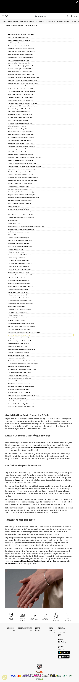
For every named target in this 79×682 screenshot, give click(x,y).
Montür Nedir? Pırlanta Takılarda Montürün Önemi (20, 143)
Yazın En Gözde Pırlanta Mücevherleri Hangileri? (20, 246)
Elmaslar (59, 21)
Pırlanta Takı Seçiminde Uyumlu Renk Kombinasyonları (21, 74)
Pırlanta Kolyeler (23, 21)
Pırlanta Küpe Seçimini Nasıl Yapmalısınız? (18, 289)
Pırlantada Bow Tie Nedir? (14, 223)
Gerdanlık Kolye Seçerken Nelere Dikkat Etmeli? (19, 372)
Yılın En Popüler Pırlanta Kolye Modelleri (18, 292)
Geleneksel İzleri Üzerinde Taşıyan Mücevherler (19, 129)
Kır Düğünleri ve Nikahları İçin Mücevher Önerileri (20, 123)
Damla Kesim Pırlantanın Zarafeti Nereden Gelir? (20, 189)
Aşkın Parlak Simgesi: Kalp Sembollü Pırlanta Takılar (21, 134)
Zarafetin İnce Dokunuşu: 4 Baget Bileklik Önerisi (20, 114)
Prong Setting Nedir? (13, 220)
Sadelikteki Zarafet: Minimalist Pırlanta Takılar (19, 318)
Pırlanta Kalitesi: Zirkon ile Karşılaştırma (18, 152)
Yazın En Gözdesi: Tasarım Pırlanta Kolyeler (18, 37)
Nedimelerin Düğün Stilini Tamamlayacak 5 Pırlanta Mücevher (23, 177)
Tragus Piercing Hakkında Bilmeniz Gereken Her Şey (21, 192)
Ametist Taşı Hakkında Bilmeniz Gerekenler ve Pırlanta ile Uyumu (24, 197)
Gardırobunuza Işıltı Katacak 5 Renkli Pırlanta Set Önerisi (22, 149)
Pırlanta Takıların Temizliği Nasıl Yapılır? (18, 401)
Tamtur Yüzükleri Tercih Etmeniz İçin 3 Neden (19, 366)
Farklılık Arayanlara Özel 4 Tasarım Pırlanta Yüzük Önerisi (22, 369)
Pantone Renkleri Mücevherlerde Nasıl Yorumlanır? (20, 212)
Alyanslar (31, 21)
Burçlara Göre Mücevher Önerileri (16, 306)
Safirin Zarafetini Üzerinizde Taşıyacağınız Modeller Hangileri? (23, 395)
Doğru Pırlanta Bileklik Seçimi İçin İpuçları (18, 280)
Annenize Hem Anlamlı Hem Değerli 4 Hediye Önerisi (20, 131)
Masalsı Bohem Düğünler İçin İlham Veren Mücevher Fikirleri (23, 83)
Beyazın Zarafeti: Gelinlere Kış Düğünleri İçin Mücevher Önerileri (24, 332)
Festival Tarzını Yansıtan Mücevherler (17, 398)
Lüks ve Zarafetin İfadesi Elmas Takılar (17, 278)
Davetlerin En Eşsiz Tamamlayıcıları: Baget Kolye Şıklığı (21, 51)
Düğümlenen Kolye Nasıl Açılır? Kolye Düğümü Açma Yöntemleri (24, 77)
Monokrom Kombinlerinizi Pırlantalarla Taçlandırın (20, 174)
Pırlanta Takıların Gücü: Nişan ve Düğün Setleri (19, 309)
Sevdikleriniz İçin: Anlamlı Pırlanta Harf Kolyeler (19, 43)
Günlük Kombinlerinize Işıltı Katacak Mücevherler (20, 300)
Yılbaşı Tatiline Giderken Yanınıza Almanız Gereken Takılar (22, 80)
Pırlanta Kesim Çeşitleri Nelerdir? (16, 252)
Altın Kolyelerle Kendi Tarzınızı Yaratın (17, 312)
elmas (17, 480)
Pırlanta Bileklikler (50, 21)
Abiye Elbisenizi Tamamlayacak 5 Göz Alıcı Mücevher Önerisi (23, 172)
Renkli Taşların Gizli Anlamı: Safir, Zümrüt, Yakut (20, 240)
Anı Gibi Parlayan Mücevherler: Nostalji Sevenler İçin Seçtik (22, 180)
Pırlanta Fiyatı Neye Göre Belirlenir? (16, 257)
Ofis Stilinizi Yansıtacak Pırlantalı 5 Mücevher (19, 355)
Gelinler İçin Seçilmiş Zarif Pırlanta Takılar (18, 272)
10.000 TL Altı (73, 21)
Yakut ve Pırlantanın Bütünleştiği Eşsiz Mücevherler (21, 66)
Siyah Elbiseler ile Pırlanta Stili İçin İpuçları (18, 209)
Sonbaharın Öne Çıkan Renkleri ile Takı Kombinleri (20, 303)
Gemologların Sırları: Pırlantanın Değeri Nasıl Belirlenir (21, 229)
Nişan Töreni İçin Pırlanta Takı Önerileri (17, 346)
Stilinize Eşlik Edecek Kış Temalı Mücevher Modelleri (21, 215)
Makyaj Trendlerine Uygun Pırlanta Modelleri (19, 40)
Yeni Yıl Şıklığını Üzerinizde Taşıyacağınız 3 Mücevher (21, 326)
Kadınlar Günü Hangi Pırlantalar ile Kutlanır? (19, 109)
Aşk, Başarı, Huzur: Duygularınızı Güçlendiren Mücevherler (22, 103)
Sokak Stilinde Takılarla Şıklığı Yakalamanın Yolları (20, 94)
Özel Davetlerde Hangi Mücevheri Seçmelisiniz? (20, 263)
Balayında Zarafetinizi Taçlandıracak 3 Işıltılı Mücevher (21, 349)
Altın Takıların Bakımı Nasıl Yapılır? (16, 381)
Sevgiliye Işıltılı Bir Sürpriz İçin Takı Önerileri (19, 338)
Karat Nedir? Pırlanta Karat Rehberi (16, 358)
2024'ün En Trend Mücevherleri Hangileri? (18, 352)
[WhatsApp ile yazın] (4, 677)
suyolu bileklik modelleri (38, 448)
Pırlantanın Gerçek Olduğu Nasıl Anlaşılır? (18, 237)
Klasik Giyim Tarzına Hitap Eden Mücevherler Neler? (21, 386)
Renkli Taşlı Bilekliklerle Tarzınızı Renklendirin (19, 378)
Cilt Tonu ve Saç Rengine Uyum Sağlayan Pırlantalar (21, 97)
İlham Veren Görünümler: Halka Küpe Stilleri (19, 384)
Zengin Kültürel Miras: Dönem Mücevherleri (19, 283)
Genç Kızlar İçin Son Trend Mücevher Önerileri (19, 329)
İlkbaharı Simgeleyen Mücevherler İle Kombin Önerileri (21, 361)
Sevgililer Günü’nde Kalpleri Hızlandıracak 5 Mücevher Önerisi (23, 106)
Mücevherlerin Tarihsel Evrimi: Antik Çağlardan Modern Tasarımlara (24, 157)
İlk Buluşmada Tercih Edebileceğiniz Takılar (19, 46)
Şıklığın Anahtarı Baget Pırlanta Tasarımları (18, 343)
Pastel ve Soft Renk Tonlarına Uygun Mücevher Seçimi (21, 404)
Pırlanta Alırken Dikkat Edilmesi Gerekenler (18, 243)
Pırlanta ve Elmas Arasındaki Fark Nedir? (18, 295)
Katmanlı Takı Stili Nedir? (14, 206)
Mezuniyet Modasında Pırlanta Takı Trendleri (19, 298)
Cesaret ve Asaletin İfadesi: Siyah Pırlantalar (19, 63)
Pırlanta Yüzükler (13, 21)
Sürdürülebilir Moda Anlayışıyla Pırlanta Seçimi (19, 203)
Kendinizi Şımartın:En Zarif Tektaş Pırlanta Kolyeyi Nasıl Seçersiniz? (24, 166)
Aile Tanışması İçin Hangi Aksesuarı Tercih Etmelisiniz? (21, 34)
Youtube (62, 647)
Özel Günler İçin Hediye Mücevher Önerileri (18, 260)
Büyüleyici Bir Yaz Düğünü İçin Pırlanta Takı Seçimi (20, 286)
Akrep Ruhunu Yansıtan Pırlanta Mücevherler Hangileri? (21, 194)
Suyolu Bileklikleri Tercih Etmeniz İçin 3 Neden (26, 25)
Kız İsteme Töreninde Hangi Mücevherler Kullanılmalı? (21, 86)
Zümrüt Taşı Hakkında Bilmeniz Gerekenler (18, 389)
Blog (12, 25)
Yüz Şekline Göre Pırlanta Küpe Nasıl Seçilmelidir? (20, 89)
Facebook (62, 639)
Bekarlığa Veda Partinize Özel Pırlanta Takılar (19, 111)
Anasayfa (7, 25)
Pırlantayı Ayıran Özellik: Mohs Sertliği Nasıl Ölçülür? (21, 217)
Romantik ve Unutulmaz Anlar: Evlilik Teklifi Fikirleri (20, 255)
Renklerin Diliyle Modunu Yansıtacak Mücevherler (20, 200)
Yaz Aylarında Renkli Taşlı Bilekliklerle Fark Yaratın (20, 154)
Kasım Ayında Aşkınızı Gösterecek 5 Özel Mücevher (20, 71)
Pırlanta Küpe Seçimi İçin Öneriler (16, 315)
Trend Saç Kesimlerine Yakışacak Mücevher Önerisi (20, 54)
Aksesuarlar (66, 21)
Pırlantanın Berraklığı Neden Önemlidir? (17, 375)
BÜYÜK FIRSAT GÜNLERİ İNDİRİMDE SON (39, 5)
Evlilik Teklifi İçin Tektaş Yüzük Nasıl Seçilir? (19, 232)
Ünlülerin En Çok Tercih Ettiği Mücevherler (18, 266)
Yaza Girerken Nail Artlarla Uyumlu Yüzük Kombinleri (21, 137)
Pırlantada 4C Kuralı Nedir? (14, 235)
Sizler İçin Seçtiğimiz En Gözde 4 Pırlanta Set (19, 392)
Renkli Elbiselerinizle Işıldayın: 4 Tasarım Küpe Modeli (21, 146)
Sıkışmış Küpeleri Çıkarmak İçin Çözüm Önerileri (20, 183)
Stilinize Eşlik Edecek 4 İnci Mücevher (17, 126)
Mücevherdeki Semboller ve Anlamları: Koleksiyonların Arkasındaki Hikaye (26, 226)
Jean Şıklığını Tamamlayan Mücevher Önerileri (19, 140)
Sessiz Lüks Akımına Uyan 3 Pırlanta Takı (18, 120)
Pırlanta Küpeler (39, 21)
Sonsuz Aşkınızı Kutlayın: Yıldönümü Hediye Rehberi (21, 323)
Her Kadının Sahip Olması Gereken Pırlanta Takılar (20, 275)
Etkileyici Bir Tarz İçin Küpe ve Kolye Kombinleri (20, 269)
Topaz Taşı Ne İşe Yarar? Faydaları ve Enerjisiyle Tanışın (22, 169)
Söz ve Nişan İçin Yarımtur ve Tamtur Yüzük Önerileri (21, 406)
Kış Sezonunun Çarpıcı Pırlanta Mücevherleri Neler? (21, 341)
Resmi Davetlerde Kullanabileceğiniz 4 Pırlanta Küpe (21, 48)
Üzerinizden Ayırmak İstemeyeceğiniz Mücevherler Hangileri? (23, 363)
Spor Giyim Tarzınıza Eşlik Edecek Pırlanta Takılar (20, 68)
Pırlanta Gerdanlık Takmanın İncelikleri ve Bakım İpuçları (22, 163)
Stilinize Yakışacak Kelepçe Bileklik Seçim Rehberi (20, 100)
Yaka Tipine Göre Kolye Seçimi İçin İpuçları (18, 60)
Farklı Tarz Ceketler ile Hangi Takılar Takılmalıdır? (20, 117)
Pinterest (62, 649)
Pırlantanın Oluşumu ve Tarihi (15, 249)
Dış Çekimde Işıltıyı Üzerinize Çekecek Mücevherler (20, 57)
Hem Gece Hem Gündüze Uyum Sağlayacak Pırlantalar (21, 91)
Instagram (62, 642)
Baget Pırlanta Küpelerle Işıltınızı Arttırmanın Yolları (20, 160)
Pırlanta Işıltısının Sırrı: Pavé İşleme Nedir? (18, 186)
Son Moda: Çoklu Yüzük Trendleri (16, 320)
